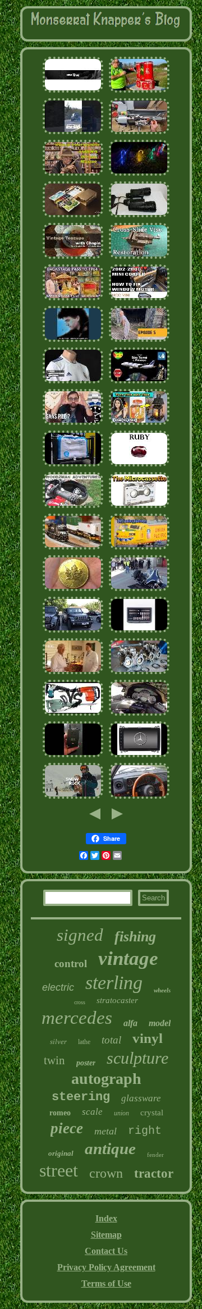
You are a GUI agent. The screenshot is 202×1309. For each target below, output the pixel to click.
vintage (128, 958)
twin (54, 1060)
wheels (162, 990)
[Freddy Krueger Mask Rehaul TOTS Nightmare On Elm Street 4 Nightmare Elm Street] (73, 174)
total (111, 1040)
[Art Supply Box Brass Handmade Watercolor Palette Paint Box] (73, 216)
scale (92, 1111)
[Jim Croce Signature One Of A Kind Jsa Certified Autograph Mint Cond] (73, 340)
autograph (106, 1078)
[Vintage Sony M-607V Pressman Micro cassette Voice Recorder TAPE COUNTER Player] (139, 506)
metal (105, 1131)
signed (80, 935)
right (145, 1130)
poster (85, 1063)
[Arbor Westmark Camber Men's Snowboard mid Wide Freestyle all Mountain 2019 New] (73, 797)
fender (155, 1154)
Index (106, 1218)
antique (110, 1148)
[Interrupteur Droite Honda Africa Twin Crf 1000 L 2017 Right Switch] (73, 506)
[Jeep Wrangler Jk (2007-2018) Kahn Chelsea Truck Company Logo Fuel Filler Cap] (73, 631)
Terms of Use (106, 1283)
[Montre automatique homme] (73, 423)
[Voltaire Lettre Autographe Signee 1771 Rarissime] (73, 91)
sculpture (137, 1058)
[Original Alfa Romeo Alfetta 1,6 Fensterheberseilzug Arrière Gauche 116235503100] (139, 797)
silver (58, 1041)
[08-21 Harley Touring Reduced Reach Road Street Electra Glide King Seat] (139, 589)
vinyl (147, 1038)
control (70, 963)
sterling (114, 982)
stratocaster (117, 1000)
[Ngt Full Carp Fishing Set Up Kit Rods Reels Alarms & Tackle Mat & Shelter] (73, 756)
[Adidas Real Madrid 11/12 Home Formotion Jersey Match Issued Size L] (73, 382)
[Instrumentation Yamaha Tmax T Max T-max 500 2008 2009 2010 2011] (139, 714)
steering (81, 1097)
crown (106, 1173)
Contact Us (106, 1251)
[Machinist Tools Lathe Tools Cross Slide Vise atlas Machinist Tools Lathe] (139, 257)
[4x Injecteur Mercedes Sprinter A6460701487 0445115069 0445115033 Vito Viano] (139, 756)
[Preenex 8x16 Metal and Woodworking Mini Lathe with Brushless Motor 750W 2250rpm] (139, 133)
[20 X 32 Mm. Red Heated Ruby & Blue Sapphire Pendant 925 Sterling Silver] (139, 465)
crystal (151, 1112)
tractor (153, 1173)
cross (79, 1002)
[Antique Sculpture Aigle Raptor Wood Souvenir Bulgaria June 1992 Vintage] (139, 340)
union (121, 1113)
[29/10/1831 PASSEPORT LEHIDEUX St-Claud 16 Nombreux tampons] (139, 382)
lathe (84, 1042)
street (58, 1170)
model (160, 1023)
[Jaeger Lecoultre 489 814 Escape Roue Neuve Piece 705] (73, 673)
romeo (60, 1113)
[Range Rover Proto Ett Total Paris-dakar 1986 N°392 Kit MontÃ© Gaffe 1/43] (73, 133)
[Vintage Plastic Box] (139, 423)
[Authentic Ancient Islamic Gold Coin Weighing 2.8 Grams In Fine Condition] (73, 589)
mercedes (77, 1018)
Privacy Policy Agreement (106, 1267)
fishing (135, 936)
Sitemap (106, 1234)
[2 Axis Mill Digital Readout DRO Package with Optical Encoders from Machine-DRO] (139, 631)
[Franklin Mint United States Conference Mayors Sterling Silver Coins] (73, 465)
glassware (141, 1098)
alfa (130, 1023)
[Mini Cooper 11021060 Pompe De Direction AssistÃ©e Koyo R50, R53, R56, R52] (139, 299)
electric (58, 987)
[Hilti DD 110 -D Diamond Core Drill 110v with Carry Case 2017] (73, 714)
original (61, 1153)
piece (66, 1128)
